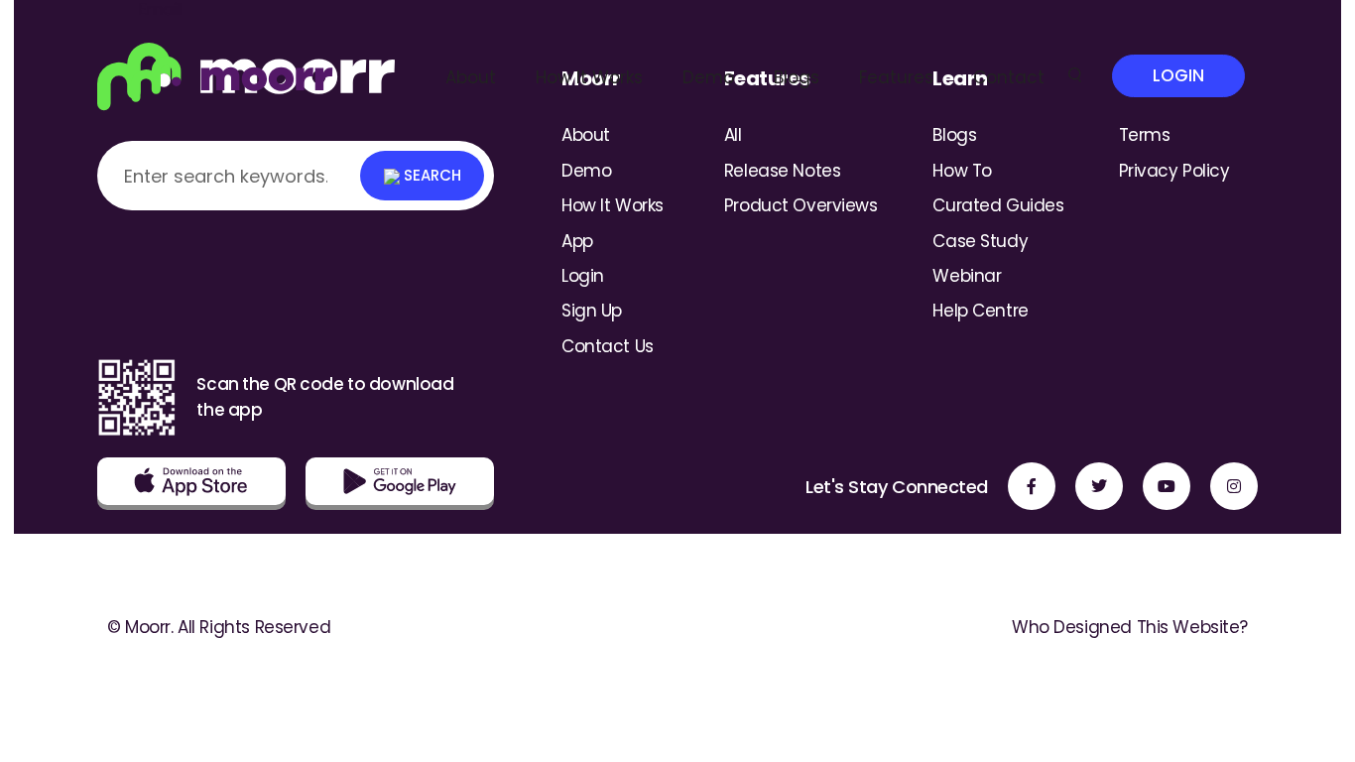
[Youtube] (1166, 486)
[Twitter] (1099, 486)
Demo (708, 77)
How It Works (589, 77)
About (470, 77)
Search (430, 175)
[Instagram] (1234, 486)
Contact (1009, 77)
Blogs (796, 77)
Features (896, 77)
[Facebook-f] (1031, 486)
